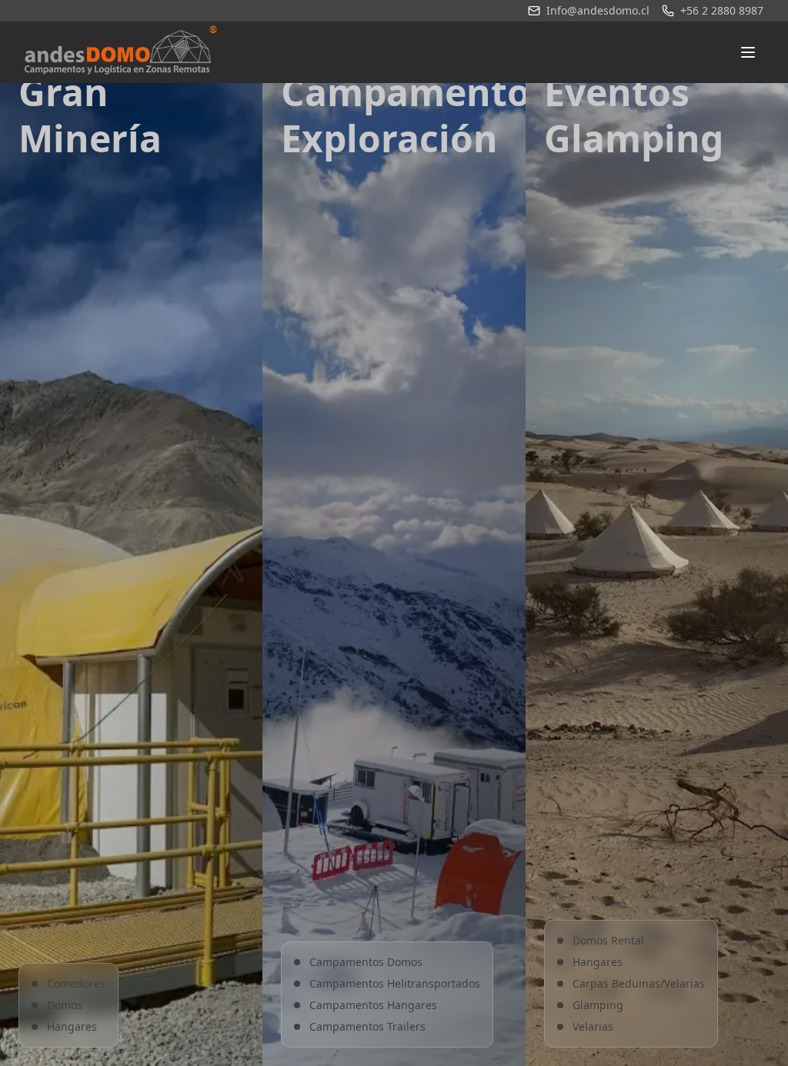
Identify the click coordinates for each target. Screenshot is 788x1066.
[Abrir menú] (748, 52)
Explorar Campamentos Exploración (394, 655)
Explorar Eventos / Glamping (656, 674)
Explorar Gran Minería (131, 674)
